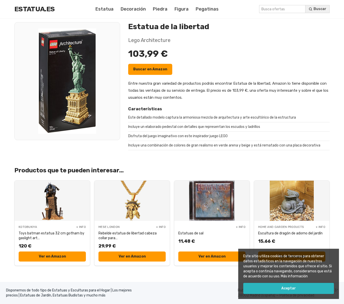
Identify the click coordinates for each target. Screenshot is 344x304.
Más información (294, 276)
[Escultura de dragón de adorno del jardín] (291, 201)
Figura (182, 9)
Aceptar (288, 288)
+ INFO (81, 227)
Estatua (104, 9)
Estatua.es (34, 9)
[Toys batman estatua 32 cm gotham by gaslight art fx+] (52, 201)
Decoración (133, 9)
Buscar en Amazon (150, 69)
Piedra (160, 9)
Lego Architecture (149, 40)
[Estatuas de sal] (212, 201)
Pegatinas (207, 9)
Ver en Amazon (52, 256)
